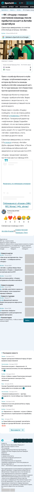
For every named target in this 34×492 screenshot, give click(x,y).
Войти (27, 320)
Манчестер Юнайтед (19, 450)
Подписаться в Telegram (15, 248)
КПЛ (16, 7)
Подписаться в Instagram (26, 248)
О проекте (4, 456)
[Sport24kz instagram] (31, 441)
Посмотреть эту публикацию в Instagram (17, 183)
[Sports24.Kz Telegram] (19, 441)
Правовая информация (8, 462)
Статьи (16, 446)
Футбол (11, 7)
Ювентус (4, 453)
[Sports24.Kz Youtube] (23, 441)
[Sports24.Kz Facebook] (15, 441)
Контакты (11, 456)
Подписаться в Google (4, 248)
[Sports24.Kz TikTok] (27, 441)
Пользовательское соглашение (11, 461)
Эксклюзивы (24, 7)
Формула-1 (21, 445)
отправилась (14, 116)
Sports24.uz (10, 464)
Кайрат (3, 450)
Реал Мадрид (12, 451)
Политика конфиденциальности (11, 457)
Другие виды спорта (7, 446)
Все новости (15, 430)
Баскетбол (14, 445)
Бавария (25, 451)
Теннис (8, 445)
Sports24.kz (5, 10)
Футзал (3, 445)
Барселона (9, 450)
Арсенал (19, 451)
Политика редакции (22, 462)
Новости (4, 7)
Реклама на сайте (7, 459)
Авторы (3, 464)
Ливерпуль (4, 451)
